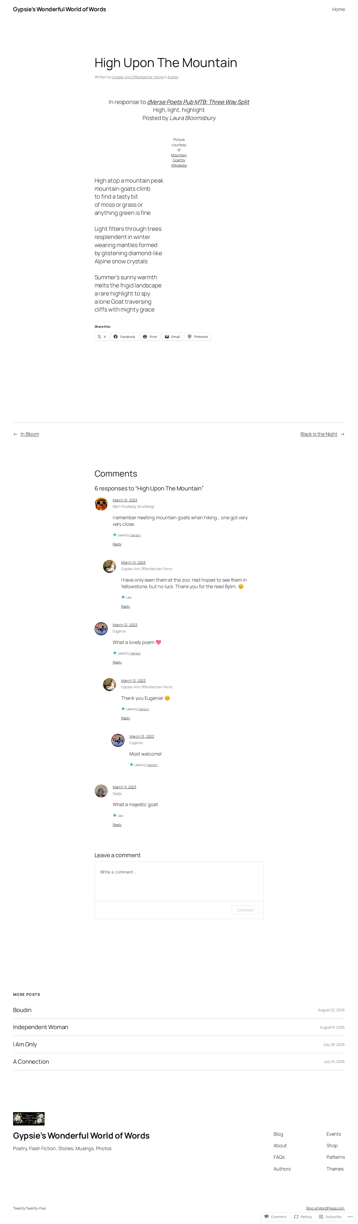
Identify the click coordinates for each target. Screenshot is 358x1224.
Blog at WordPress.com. (325, 1208)
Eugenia (119, 631)
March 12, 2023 (125, 500)
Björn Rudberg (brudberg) (134, 506)
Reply (117, 544)
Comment (245, 910)
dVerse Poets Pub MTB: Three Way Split (198, 102)
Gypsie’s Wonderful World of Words (59, 9)
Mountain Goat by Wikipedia (179, 160)
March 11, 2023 (125, 786)
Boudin (22, 1010)
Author (172, 76)
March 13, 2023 (141, 736)
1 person (135, 535)
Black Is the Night (319, 434)
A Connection (31, 1061)
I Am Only (25, 1044)
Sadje (117, 793)
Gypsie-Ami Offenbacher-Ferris (137, 76)
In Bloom (30, 434)
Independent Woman (40, 1027)
